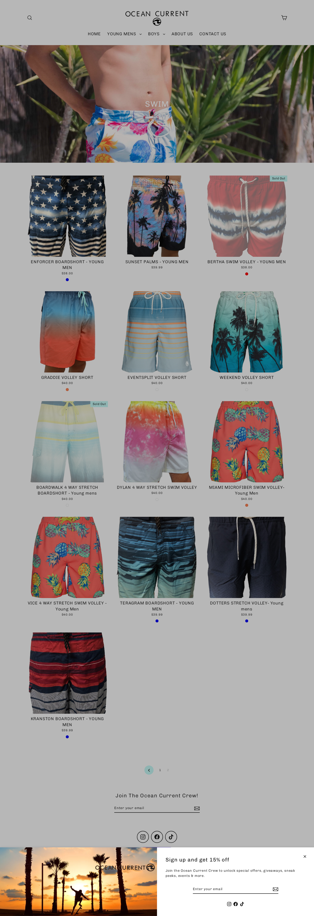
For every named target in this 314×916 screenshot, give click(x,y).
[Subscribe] (274, 889)
